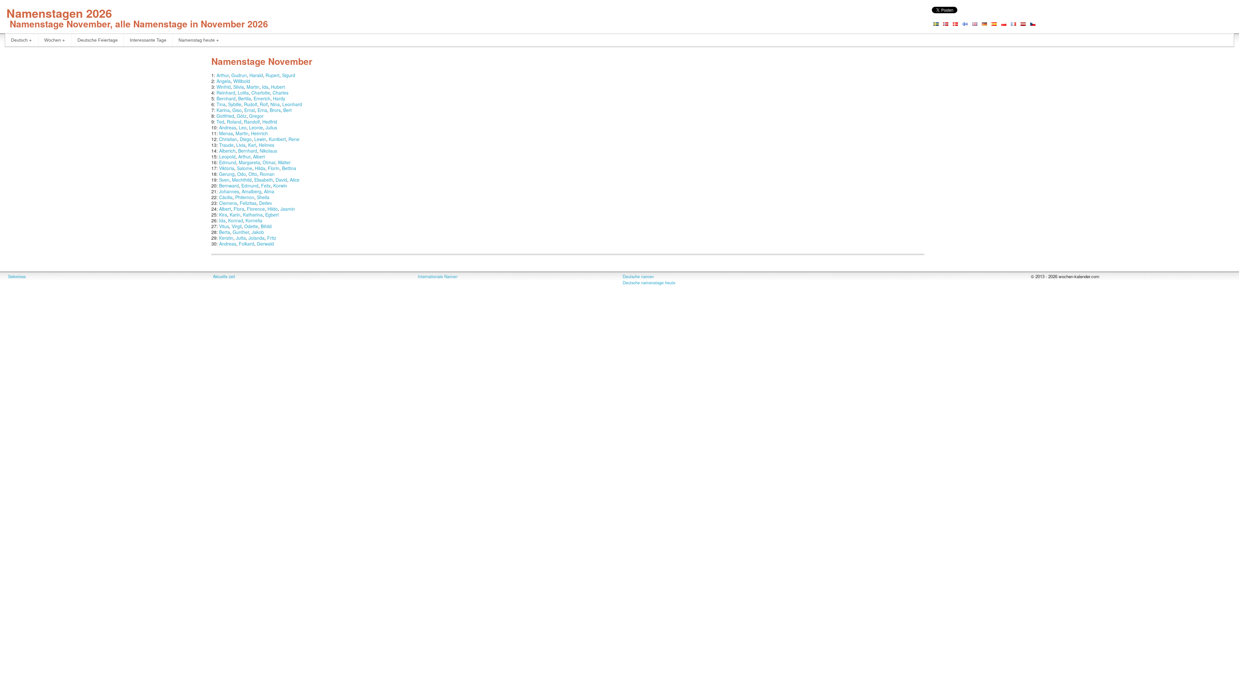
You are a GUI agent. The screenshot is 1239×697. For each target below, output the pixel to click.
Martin (253, 87)
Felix (266, 185)
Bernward (229, 185)
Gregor (256, 116)
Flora (239, 209)
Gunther (241, 232)
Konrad (235, 220)
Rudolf (250, 104)
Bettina (289, 168)
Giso (237, 110)
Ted (220, 121)
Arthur (223, 75)
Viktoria (226, 168)
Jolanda (256, 238)
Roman (267, 174)
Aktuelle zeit (224, 276)
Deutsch (19, 40)
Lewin (260, 139)
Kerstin (226, 238)
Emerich (262, 98)
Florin (273, 168)
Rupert (272, 75)
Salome (244, 168)
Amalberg (251, 191)
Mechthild (242, 180)
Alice (294, 180)
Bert (287, 110)
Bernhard (226, 98)
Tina (221, 104)
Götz (242, 116)
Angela (224, 81)
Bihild (266, 226)
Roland (234, 121)
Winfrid (224, 87)
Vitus (224, 226)
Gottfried (225, 116)
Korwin (280, 185)
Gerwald (265, 243)
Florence (256, 209)
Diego (246, 139)
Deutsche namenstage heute (649, 283)
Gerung (227, 174)
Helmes (266, 145)
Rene (293, 139)
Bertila (244, 98)
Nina (275, 104)
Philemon (244, 197)
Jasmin (287, 209)
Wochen (52, 40)
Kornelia (254, 220)
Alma (269, 191)
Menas (226, 133)
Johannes (229, 191)
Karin (235, 214)
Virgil (237, 226)
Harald (256, 75)
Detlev (265, 203)
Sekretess (17, 276)
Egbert (272, 214)
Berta (224, 232)
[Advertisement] (103, 98)
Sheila (263, 197)
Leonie (256, 127)
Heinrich (259, 133)
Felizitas (248, 203)
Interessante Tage (148, 40)
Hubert (278, 87)
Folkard (246, 243)
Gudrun (239, 75)
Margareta (249, 162)
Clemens (228, 203)
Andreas (227, 127)
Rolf (264, 104)
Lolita (243, 92)
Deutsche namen (638, 276)
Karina (223, 110)
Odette (251, 226)
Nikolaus (268, 150)
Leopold (227, 156)
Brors (275, 110)
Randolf (252, 121)
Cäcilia (226, 197)
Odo (241, 174)
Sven (224, 180)
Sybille (234, 104)
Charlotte (260, 92)
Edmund (227, 162)
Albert (259, 156)
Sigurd (288, 75)
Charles (280, 92)
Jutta (241, 238)
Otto (252, 174)
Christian (228, 139)
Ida (265, 87)
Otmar (269, 162)
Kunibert (277, 139)
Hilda (260, 168)
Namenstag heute (196, 40)
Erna (262, 110)
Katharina (253, 214)
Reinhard (226, 92)
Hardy (279, 98)
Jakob (258, 232)
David (281, 180)
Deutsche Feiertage (97, 40)
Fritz (271, 238)
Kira (223, 214)
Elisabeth (263, 180)
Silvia (238, 87)
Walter (284, 162)
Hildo (272, 209)
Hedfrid (269, 121)
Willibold (241, 81)
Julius (271, 127)
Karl (252, 145)
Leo (243, 127)
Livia (241, 145)
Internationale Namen (438, 276)
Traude (226, 145)
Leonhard (292, 104)
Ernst (249, 110)
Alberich (227, 150)
